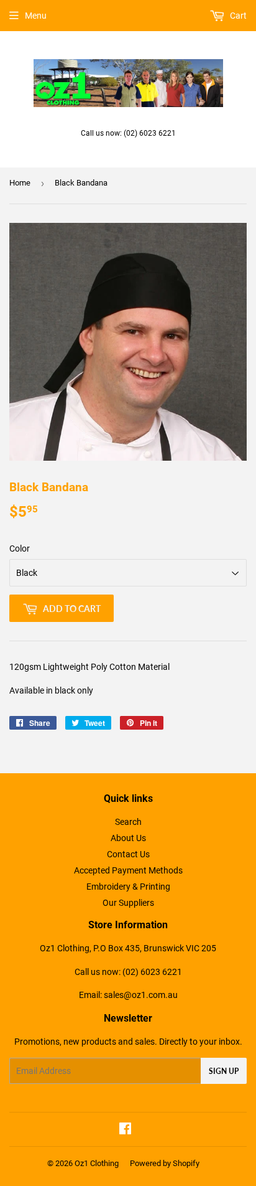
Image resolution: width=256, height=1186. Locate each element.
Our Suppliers (128, 903)
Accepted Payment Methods (128, 870)
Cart (237, 16)
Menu (36, 16)
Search (128, 822)
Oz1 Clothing (97, 1163)
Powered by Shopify (164, 1163)
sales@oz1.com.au (141, 995)
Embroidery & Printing (128, 887)
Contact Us (128, 854)
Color (19, 548)
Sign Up (224, 1071)
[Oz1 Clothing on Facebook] (125, 1130)
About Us (128, 838)
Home (19, 182)
